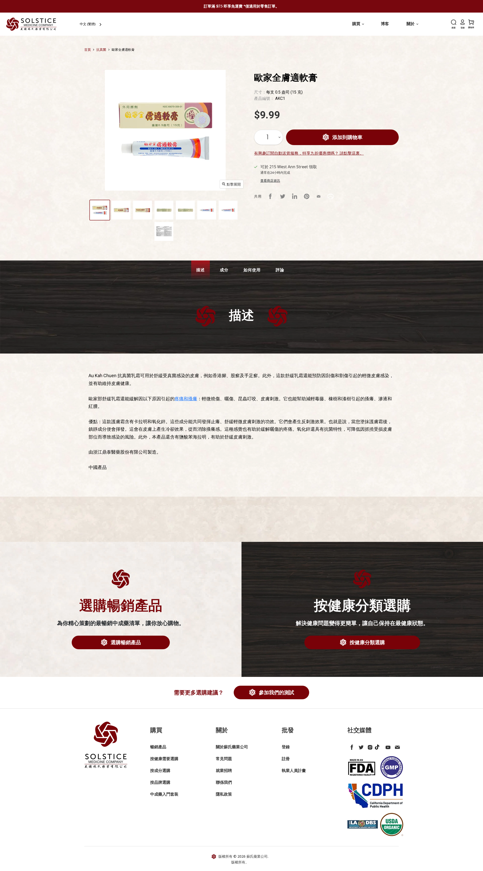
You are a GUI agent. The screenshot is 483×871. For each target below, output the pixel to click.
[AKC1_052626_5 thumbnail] (185, 210)
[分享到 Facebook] (270, 196)
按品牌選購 (160, 782)
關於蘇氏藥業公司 (232, 747)
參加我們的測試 (276, 692)
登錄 (286, 747)
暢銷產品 (158, 747)
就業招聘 (224, 770)
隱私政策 (224, 794)
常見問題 (224, 758)
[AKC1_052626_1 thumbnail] (100, 210)
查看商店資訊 (270, 180)
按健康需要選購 (164, 758)
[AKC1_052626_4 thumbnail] (164, 210)
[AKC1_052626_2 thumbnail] (121, 210)
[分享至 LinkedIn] (295, 196)
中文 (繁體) (88, 24)
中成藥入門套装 (164, 794)
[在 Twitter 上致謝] (282, 196)
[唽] (360, 746)
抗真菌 (101, 50)
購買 (356, 23)
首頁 (87, 50)
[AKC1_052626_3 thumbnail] (142, 210)
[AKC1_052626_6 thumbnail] (207, 210)
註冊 (286, 758)
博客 (385, 23)
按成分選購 (160, 770)
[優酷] (387, 746)
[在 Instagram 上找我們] (369, 746)
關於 (411, 23)
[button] (200, 270)
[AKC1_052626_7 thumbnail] (228, 210)
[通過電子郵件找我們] (396, 746)
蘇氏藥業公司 (257, 856)
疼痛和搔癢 (186, 398)
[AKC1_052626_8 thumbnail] (164, 231)
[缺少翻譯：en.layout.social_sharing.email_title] (319, 196)
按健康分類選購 (366, 642)
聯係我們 (224, 782)
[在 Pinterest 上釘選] (307, 196)
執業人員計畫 (294, 770)
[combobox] (91, 24)
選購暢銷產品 (125, 642)
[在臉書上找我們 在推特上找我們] (350, 746)
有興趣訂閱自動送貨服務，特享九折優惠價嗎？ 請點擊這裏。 (309, 153)
